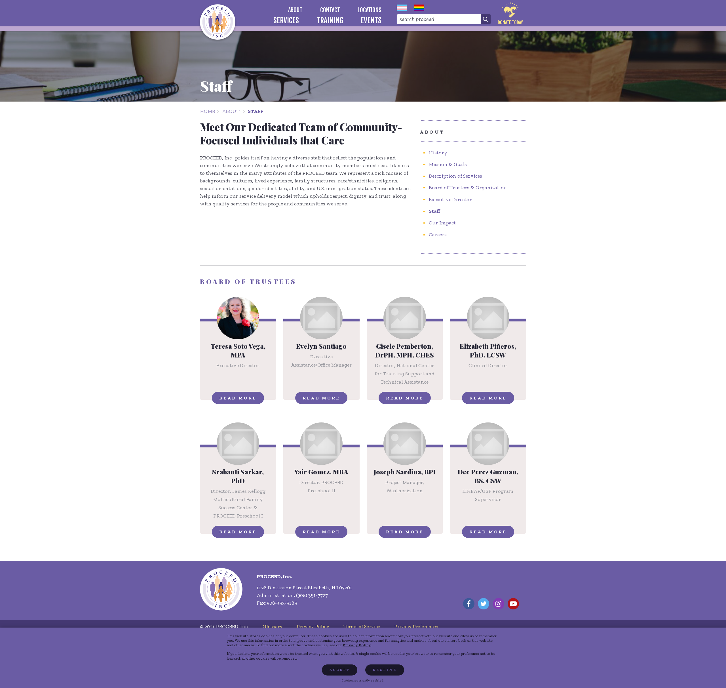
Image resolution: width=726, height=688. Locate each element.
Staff (255, 111)
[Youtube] (513, 603)
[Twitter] (483, 603)
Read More (238, 398)
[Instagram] (498, 603)
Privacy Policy (357, 645)
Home (207, 111)
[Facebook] (468, 603)
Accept (339, 670)
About (231, 111)
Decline (385, 670)
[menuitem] (295, 10)
